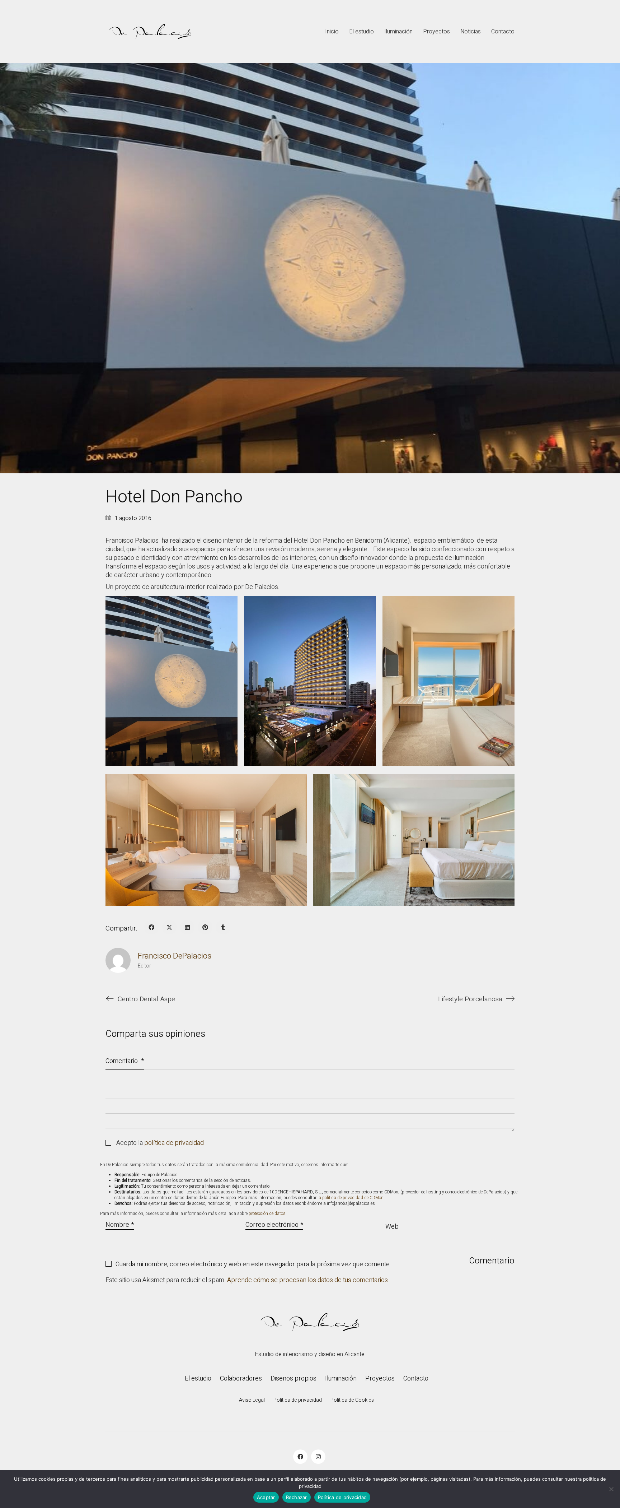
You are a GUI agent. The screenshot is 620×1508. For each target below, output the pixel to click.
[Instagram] (318, 1456)
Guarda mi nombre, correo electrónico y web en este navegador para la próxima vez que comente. (253, 1264)
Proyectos (380, 1378)
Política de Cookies (352, 1400)
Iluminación (341, 1378)
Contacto (415, 1378)
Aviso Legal (252, 1400)
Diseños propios (293, 1378)
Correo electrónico (274, 1225)
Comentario (124, 1061)
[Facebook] (151, 927)
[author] (118, 960)
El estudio (198, 1378)
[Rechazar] (611, 1489)
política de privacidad (174, 1143)
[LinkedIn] (187, 927)
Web (392, 1226)
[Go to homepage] (150, 31)
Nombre (119, 1225)
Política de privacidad (297, 1400)
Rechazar (296, 1497)
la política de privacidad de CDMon (351, 1198)
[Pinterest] (205, 927)
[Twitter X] (169, 927)
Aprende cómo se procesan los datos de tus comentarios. (308, 1280)
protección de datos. (268, 1213)
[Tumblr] (223, 927)
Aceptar (266, 1497)
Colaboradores (241, 1378)
